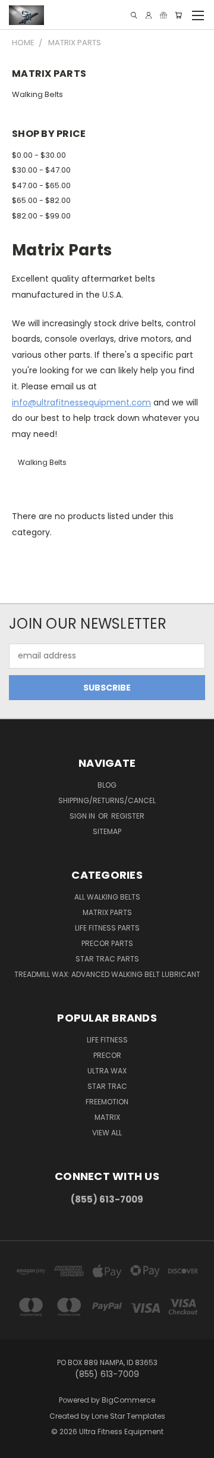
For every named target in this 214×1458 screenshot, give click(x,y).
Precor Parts (107, 943)
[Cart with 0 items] (178, 15)
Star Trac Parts (107, 959)
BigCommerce (128, 1400)
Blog (107, 785)
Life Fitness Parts (107, 928)
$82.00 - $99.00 (41, 215)
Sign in (83, 816)
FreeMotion (107, 1102)
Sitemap (107, 831)
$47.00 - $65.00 (41, 185)
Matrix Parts (107, 912)
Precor (107, 1055)
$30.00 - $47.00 (41, 170)
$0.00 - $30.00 (39, 155)
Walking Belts (37, 94)
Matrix (107, 1117)
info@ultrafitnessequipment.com (81, 402)
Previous (18, 1446)
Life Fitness (107, 1040)
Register (127, 816)
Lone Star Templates (128, 1416)
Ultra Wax (107, 1071)
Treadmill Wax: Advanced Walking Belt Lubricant (107, 974)
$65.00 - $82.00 (41, 200)
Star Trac (107, 1086)
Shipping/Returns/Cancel (107, 800)
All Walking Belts (107, 897)
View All (107, 1133)
